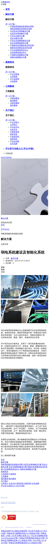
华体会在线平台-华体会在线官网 (14, 531)
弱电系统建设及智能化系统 (21, 29)
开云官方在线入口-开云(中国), (19, 148)
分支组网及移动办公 (18, 52)
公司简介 (13, 125)
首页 (7, 9)
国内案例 (13, 101)
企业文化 (13, 129)
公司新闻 (13, 77)
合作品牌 (13, 144)
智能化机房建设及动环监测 (21, 48)
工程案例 (9, 86)
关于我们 (9, 110)
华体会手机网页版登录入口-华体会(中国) (25, 543)
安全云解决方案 (16, 38)
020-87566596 (6, 157)
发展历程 (13, 139)
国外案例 (13, 105)
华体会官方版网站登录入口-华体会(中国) (23, 533)
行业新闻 (13, 81)
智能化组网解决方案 (18, 57)
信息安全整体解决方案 (19, 33)
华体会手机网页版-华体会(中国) (32, 538)
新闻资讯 (9, 62)
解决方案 (9, 14)
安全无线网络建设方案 (19, 43)
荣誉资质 (13, 134)
